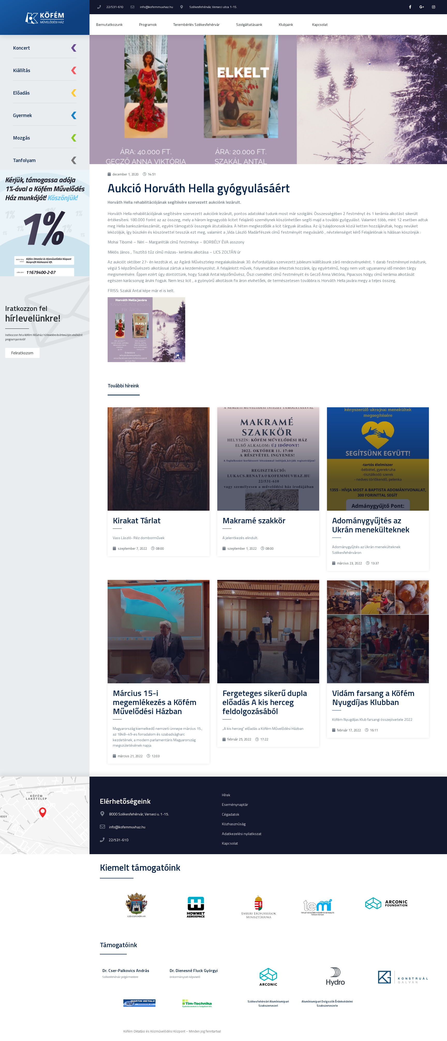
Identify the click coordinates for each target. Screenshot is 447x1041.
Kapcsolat (320, 24)
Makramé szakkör (254, 520)
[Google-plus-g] (422, 7)
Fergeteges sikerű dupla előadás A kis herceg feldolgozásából (264, 702)
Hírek (226, 795)
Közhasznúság (233, 824)
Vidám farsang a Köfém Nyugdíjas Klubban (373, 697)
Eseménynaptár (235, 804)
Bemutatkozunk (109, 24)
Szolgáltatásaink (249, 24)
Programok (148, 24)
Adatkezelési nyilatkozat (242, 834)
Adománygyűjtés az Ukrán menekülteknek (370, 524)
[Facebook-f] (410, 7)
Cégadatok (230, 814)
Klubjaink (286, 24)
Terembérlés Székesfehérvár (196, 24)
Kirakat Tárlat (137, 520)
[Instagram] (433, 7)
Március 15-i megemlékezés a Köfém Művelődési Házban (155, 702)
